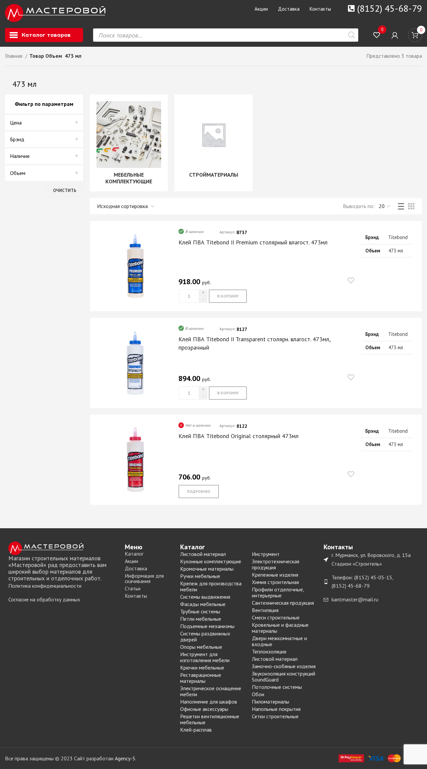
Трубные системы (200, 611)
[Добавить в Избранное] (351, 280)
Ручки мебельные (200, 576)
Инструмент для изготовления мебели (205, 657)
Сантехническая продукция (283, 603)
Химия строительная (275, 582)
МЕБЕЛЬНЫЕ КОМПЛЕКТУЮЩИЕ (128, 178)
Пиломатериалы (270, 702)
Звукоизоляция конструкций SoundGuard (283, 676)
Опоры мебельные (201, 647)
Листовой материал (203, 554)
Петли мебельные (200, 619)
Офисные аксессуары (204, 709)
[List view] (401, 206)
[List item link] (63, 586)
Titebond (398, 237)
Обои (258, 694)
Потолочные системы (277, 687)
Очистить (64, 190)
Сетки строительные (275, 716)
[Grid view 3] (411, 206)
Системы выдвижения (205, 597)
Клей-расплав (196, 730)
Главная (14, 55)
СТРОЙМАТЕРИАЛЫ (213, 174)
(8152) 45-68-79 (389, 8)
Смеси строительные (276, 617)
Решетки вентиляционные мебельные (209, 719)
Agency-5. (125, 758)
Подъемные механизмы (207, 626)
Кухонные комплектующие (210, 561)
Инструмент (266, 554)
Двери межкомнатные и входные (279, 641)
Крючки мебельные (202, 667)
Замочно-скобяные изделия (284, 666)
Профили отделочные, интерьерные (278, 592)
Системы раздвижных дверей (205, 636)
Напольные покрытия (276, 709)
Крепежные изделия (275, 575)
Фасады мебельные (203, 604)
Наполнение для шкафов (208, 702)
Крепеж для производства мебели (211, 586)
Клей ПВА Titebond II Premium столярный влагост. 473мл (253, 242)
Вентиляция (265, 610)
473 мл (395, 250)
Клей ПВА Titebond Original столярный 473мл (238, 436)
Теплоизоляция (269, 651)
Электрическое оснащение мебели (210, 691)
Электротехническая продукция (275, 564)
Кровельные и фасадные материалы (280, 628)
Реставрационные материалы (200, 678)
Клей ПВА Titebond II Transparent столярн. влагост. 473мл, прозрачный (254, 343)
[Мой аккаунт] (394, 35)
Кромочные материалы (207, 569)
